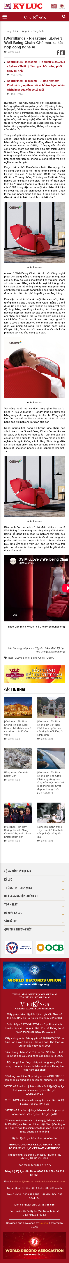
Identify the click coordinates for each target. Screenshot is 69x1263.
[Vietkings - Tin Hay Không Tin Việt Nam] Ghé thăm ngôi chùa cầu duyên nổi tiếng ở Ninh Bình (50, 728)
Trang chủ (10, 31)
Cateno (43, 1222)
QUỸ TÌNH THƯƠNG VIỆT (18, 929)
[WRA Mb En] (34, 975)
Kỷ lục (8, 879)
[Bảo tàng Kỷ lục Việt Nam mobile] (34, 674)
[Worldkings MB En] (34, 1245)
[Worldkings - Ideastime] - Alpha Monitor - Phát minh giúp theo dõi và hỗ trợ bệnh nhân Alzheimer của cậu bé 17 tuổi (36, 85)
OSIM (50, 657)
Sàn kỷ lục (10, 921)
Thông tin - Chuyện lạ (31, 31)
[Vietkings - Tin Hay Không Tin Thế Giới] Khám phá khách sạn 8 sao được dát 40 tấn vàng (17, 728)
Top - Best (11, 904)
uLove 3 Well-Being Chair (29, 657)
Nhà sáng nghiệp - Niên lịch (21, 896)
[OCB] (50, 947)
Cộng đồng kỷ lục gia (17, 871)
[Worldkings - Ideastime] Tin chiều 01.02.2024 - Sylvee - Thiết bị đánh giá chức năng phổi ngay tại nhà (36, 66)
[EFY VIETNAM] (19, 947)
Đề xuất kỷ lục (13, 913)
